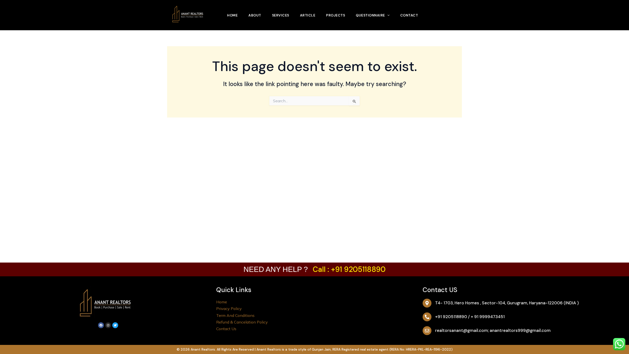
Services (280, 15)
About (254, 15)
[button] (387, 15)
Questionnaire (370, 15)
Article (307, 15)
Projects (335, 15)
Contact (409, 15)
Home (232, 15)
